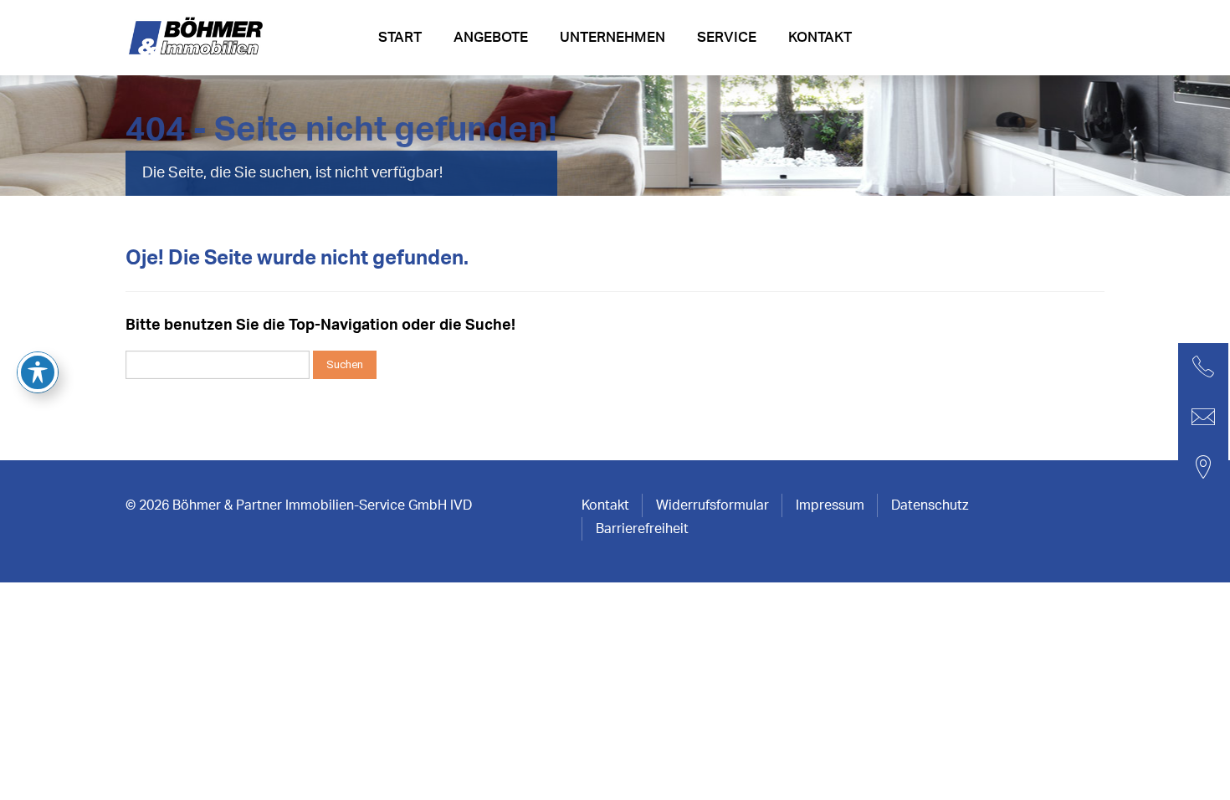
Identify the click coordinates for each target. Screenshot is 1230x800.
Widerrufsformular (712, 505)
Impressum (830, 505)
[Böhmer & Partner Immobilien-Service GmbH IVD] (198, 43)
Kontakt (820, 37)
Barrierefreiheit (642, 529)
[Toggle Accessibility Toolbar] (38, 372)
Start (400, 37)
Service (726, 37)
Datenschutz (929, 505)
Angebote (491, 37)
